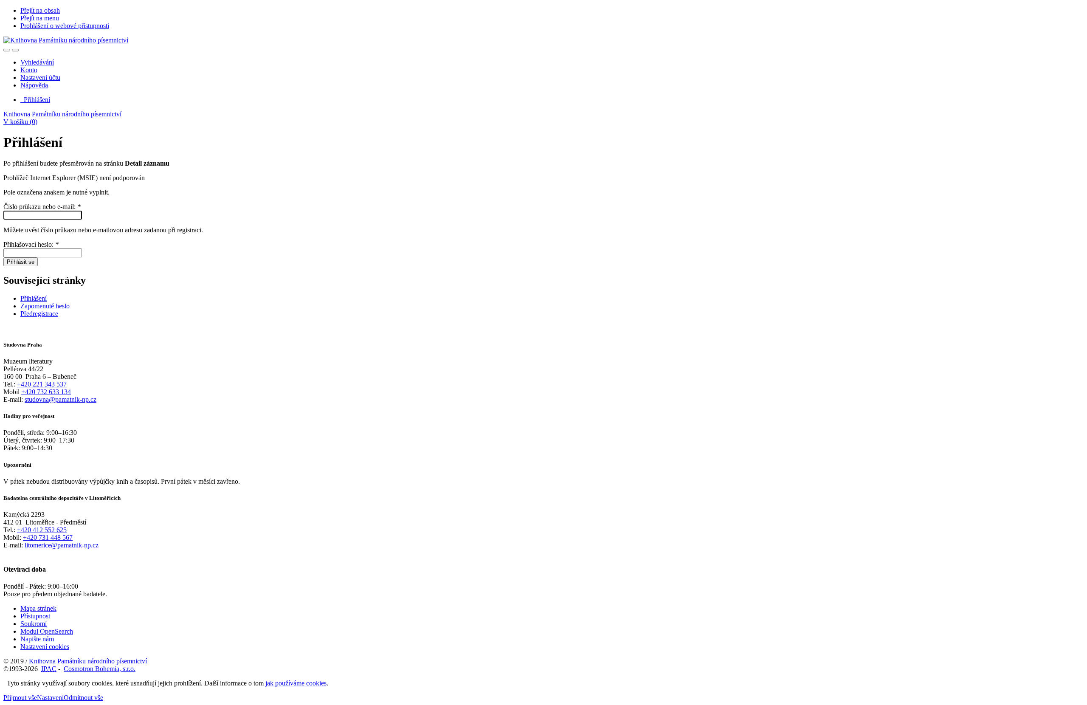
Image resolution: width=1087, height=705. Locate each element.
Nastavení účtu (40, 77)
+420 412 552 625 (42, 529)
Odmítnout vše (83, 697)
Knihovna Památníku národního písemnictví (62, 114)
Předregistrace (39, 313)
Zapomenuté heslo (45, 306)
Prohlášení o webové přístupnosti (64, 25)
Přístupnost (35, 616)
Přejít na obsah (40, 10)
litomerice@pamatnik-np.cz (62, 545)
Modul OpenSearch (46, 631)
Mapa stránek (38, 608)
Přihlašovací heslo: (31, 244)
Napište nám (37, 639)
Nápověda (34, 85)
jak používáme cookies (296, 683)
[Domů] (65, 40)
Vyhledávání (37, 62)
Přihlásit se (20, 262)
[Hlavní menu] (15, 50)
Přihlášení (35, 99)
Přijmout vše (20, 697)
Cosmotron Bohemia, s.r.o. (99, 668)
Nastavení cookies (44, 646)
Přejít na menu (39, 18)
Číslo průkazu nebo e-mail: (42, 206)
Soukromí (33, 623)
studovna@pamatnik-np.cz (60, 399)
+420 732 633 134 (46, 391)
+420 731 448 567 (48, 537)
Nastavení (50, 697)
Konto (28, 69)
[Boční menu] (6, 50)
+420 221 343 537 (42, 384)
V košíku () (20, 121)
